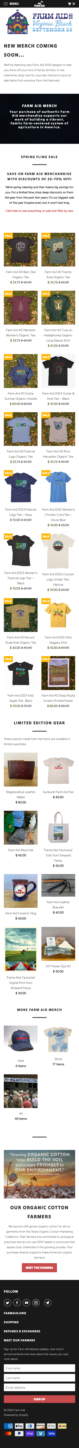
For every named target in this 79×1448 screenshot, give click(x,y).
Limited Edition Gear (39, 722)
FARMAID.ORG (15, 1313)
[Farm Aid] (39, 4)
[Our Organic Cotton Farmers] (39, 1174)
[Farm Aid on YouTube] (27, 1302)
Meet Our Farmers (19, 1340)
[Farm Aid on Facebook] (17, 1302)
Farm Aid (19, 1410)
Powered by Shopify (16, 1415)
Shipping (11, 1322)
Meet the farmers (39, 1268)
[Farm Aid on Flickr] (43, 1302)
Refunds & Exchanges (22, 1331)
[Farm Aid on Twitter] (8, 1302)
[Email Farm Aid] (48, 1302)
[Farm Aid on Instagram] (36, 1302)
